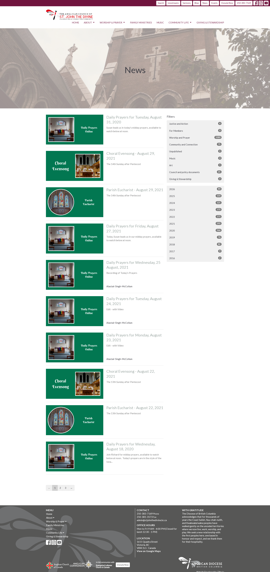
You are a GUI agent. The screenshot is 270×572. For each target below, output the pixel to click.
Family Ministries (141, 22)
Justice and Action (194, 123)
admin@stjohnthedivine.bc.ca (152, 520)
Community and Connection (194, 144)
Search (161, 3)
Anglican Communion (81, 564)
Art (194, 165)
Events (214, 3)
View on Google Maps (149, 551)
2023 (194, 209)
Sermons (187, 3)
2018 (194, 244)
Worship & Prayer (111, 22)
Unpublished (194, 151)
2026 (194, 189)
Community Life (179, 22)
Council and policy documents (194, 172)
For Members (194, 130)
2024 (194, 202)
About (88, 22)
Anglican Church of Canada (57, 565)
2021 (194, 223)
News (205, 3)
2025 (194, 195)
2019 (194, 237)
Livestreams (173, 3)
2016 (194, 258)
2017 (194, 251)
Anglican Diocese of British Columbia (202, 564)
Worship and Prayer (194, 137)
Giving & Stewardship (210, 22)
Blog (197, 3)
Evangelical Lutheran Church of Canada (104, 565)
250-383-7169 (244, 3)
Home (75, 22)
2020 (194, 230)
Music (160, 22)
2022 (194, 216)
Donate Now (227, 3)
